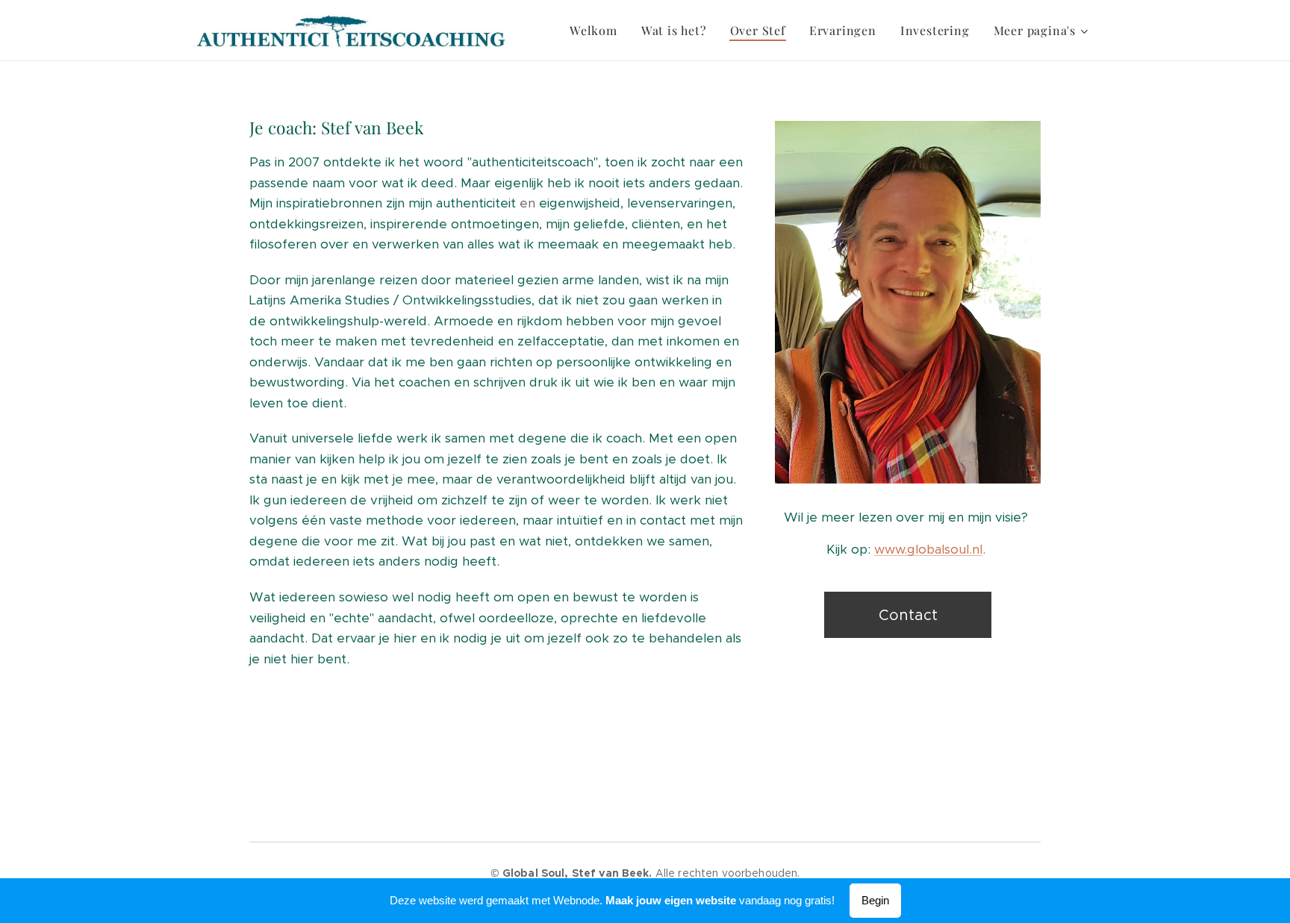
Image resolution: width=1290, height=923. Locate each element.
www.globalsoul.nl (928, 549)
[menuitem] (597, 30)
